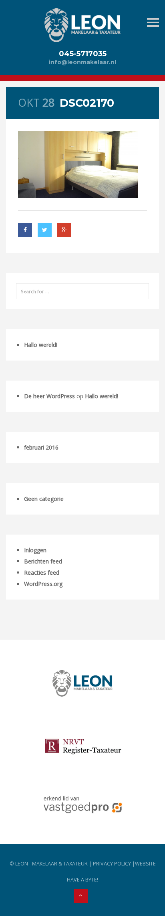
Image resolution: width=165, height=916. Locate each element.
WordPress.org (43, 584)
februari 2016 (41, 447)
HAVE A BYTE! (82, 879)
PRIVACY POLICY (112, 863)
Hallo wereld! (40, 345)
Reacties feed (41, 572)
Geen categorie (44, 499)
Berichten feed (43, 561)
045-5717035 (83, 53)
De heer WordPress (49, 396)
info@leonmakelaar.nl (82, 62)
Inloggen (35, 550)
